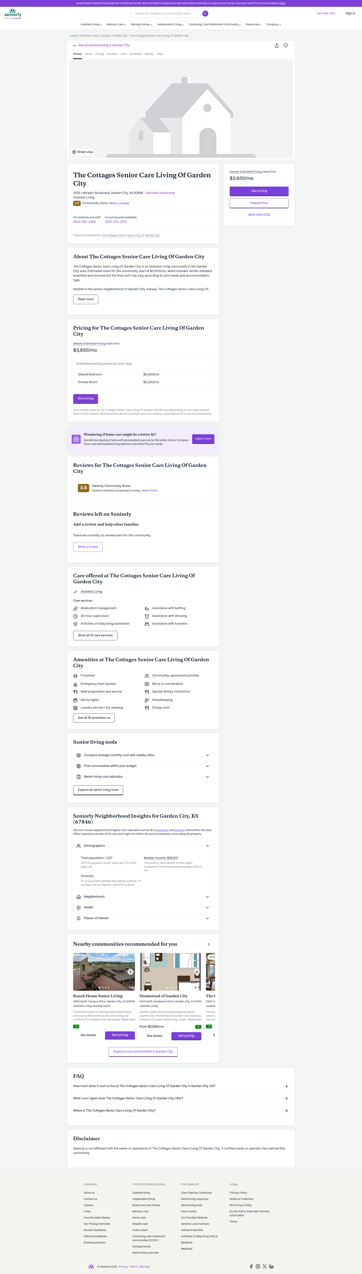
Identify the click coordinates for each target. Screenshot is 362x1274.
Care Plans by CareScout (196, 1193)
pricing (99, 54)
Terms (233, 1221)
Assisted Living (91, 591)
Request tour (259, 203)
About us (89, 1193)
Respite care (140, 1224)
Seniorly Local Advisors (195, 1224)
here (282, 3)
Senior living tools (191, 1205)
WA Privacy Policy (241, 1205)
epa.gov (180, 830)
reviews (112, 54)
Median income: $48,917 (161, 858)
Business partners (95, 1242)
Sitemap (144, 1267)
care (123, 54)
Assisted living (141, 1193)
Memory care (140, 1211)
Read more (86, 299)
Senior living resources (194, 1199)
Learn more (203, 438)
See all (104, 45)
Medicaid (186, 1249)
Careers (89, 1205)
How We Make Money (97, 1217)
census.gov (162, 830)
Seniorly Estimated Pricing (89, 343)
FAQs (160, 54)
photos (77, 54)
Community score (95, 203)
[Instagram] (258, 1266)
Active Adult (139, 1230)
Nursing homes (141, 1246)
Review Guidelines (95, 1230)
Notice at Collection (241, 1199)
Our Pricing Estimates (97, 1224)
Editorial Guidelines (95, 1236)
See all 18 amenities (91, 718)
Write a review (88, 547)
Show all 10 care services (95, 635)
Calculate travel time (160, 193)
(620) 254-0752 (116, 222)
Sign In (350, 13)
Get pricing (86, 398)
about (88, 54)
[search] (206, 13)
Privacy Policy (238, 1193)
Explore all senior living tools (98, 790)
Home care (139, 1217)
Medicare (187, 1242)
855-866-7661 (326, 13)
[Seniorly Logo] (13, 13)
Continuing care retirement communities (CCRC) (148, 1238)
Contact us (90, 1199)
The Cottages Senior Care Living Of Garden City (130, 235)
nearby (149, 54)
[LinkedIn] (271, 1266)
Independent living (143, 1199)
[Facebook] (251, 1266)
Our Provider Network (194, 1217)
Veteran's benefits (192, 1230)
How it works (189, 1211)
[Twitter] (264, 1266)
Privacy (123, 1267)
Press (87, 1211)
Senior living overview (145, 1253)
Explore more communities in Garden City (143, 1051)
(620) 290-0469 (84, 222)
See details (88, 1035)
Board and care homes (146, 1205)
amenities (136, 54)
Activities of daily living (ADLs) (199, 1236)
